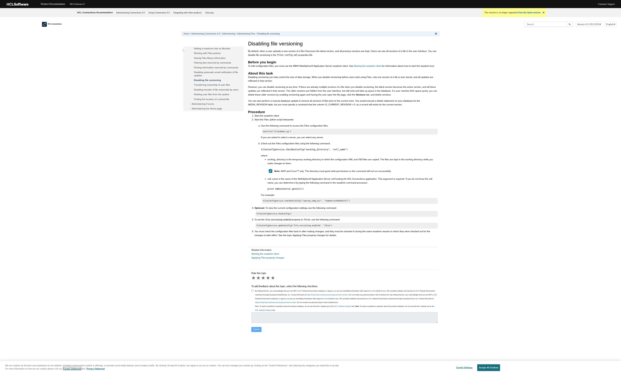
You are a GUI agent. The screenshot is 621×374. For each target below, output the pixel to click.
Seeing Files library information (210, 58)
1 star (253, 278)
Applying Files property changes (267, 257)
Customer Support (606, 4)
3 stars (263, 278)
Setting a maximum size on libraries (212, 48)
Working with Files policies (207, 53)
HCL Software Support (342, 306)
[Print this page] (436, 34)
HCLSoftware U (77, 4)
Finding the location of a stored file (211, 99)
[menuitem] (130, 12)
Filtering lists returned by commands (212, 63)
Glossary (209, 12)
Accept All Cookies (488, 367)
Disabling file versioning (268, 34)
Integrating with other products (187, 12)
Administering (228, 34)
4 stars (268, 278)
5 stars (273, 278)
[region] (310, 367)
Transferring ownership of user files (212, 85)
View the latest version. (529, 12)
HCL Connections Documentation (95, 12)
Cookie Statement (72, 368)
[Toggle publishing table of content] (183, 50)
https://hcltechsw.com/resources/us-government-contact (327, 295)
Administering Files (246, 34)
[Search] (570, 24)
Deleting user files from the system (211, 94)
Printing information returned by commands (216, 67)
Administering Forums (203, 104)
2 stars (258, 278)
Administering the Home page (207, 108)
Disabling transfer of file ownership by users (216, 89)
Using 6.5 (159, 12)
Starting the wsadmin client (367, 66)
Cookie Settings (464, 367)
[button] (192, 48)
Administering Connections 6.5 (130, 12)
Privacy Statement (96, 368)
